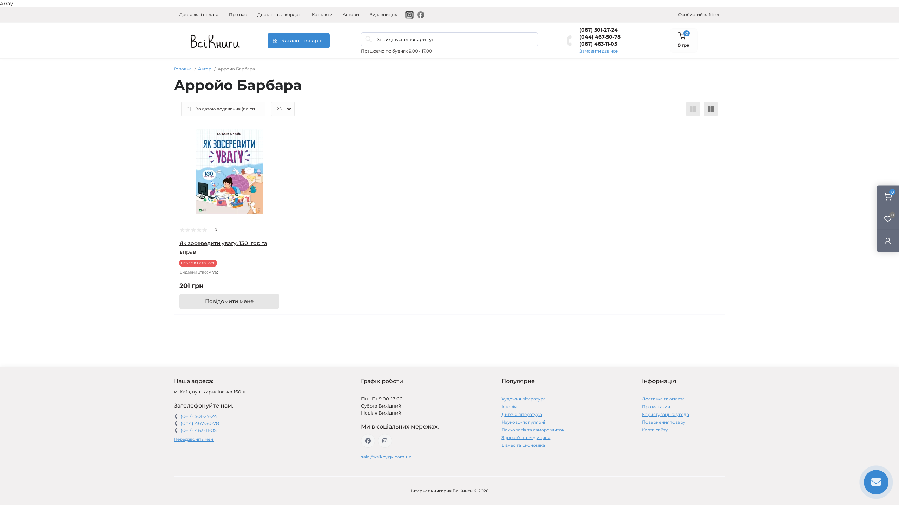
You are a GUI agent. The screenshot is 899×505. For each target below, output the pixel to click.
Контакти (322, 14)
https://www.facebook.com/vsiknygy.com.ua (368, 441)
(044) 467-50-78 (600, 37)
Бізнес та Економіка (523, 445)
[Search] (368, 39)
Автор (204, 69)
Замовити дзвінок (598, 51)
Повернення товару (663, 422)
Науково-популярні (523, 422)
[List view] (693, 109)
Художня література (523, 399)
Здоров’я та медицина (525, 437)
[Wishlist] (274, 144)
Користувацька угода (665, 414)
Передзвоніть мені (194, 439)
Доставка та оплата (663, 399)
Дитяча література (521, 414)
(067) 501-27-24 (598, 30)
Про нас (238, 14)
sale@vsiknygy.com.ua (386, 456)
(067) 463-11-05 (598, 44)
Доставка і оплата (198, 14)
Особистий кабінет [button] (699, 14)
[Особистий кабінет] (888, 241)
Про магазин (656, 406)
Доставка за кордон (279, 14)
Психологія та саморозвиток (532, 429)
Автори (351, 14)
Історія (509, 406)
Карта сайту (655, 429)
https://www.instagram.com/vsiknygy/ (385, 441)
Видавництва (384, 14)
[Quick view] (274, 131)
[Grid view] (711, 109)
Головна (183, 69)
